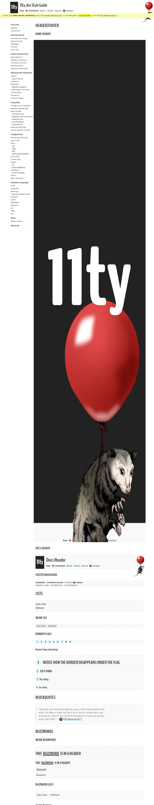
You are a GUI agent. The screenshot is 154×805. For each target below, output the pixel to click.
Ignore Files (15, 140)
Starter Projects (17, 41)
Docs (22, 10)
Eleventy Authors (17, 66)
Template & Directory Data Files (22, 117)
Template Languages (20, 182)
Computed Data (17, 124)
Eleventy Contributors (19, 60)
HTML (13, 186)
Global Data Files (17, 119)
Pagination (15, 84)
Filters (13, 143)
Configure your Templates (20, 106)
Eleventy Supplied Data (19, 108)
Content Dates (16, 92)
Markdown (15, 188)
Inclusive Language (18, 173)
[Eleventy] (14, 7)
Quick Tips (15, 50)
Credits (46, 585)
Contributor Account (18, 63)
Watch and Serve (17, 178)
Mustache (14, 205)
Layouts (14, 76)
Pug (12, 214)
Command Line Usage (19, 38)
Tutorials (14, 47)
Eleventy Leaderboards (19, 68)
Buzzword (51, 754)
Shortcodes (15, 156)
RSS (13, 165)
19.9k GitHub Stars (56, 585)
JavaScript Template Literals (21, 194)
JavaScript (14, 191)
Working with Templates (21, 73)
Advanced (15, 225)
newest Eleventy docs (53, 15)
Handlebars (15, 202)
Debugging (15, 44)
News (13, 218)
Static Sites (41, 604)
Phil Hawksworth (71, 719)
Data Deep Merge (18, 122)
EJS (12, 208)
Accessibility (40, 582)
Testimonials (15, 31)
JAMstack (40, 607)
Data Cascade (16, 111)
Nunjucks (14, 197)
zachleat (79, 582)
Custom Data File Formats (20, 130)
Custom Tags (16, 159)
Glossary (14, 28)
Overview (15, 24)
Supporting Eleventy (19, 54)
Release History (16, 221)
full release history (108, 15)
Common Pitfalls (17, 98)
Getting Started (17, 35)
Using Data (15, 102)
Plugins (13, 162)
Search (43, 10)
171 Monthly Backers (70, 585)
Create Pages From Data (20, 90)
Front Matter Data (18, 114)
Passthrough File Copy (19, 137)
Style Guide (39, 585)
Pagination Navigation (19, 87)
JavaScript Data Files (18, 127)
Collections (15, 81)
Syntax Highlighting (18, 167)
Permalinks (15, 95)
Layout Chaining (17, 79)
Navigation (15, 170)
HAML (13, 211)
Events (13, 175)
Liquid (13, 200)
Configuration (17, 134)
